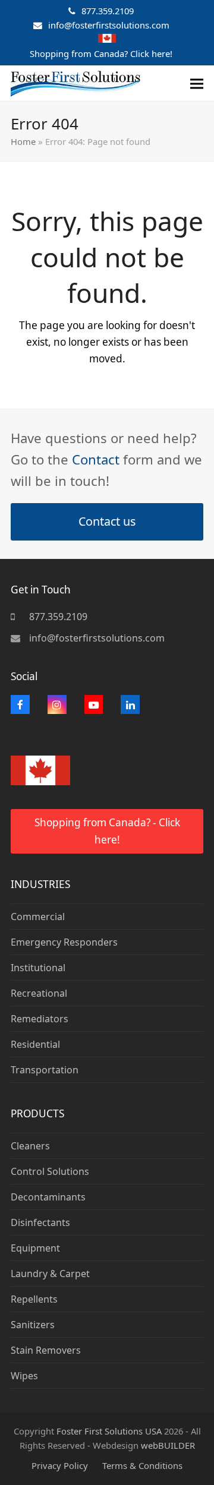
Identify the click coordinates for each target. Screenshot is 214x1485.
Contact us (107, 521)
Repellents (34, 1299)
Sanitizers (33, 1324)
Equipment (35, 1248)
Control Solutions (50, 1171)
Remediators (39, 1018)
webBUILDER (168, 1445)
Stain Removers (46, 1350)
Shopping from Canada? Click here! (101, 53)
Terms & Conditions (142, 1465)
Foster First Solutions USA (109, 1431)
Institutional (38, 967)
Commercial (38, 916)
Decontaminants (48, 1196)
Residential (35, 1044)
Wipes (24, 1375)
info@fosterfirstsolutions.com (108, 25)
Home (23, 141)
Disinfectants (40, 1222)
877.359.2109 (107, 11)
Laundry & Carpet (50, 1273)
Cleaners (30, 1145)
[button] (196, 83)
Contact (95, 459)
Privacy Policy (60, 1465)
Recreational (39, 993)
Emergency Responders (64, 942)
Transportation (44, 1069)
